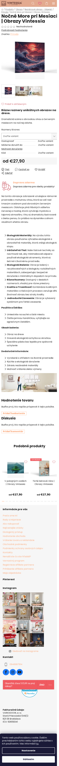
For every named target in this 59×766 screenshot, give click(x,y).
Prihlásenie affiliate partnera (18, 568)
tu (37, 743)
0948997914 (16, 664)
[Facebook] (6, 672)
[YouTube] (19, 672)
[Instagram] (13, 672)
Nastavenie (28, 750)
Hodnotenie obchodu (14, 536)
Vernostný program (13, 560)
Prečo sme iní (10, 515)
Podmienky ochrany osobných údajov (23, 548)
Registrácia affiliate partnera (18, 564)
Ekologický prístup (13, 532)
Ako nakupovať (11, 523)
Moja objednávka (12, 572)
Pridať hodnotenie (14, 413)
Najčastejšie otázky (13, 527)
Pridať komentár (13, 431)
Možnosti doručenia (11, 148)
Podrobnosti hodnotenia (14, 30)
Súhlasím (28, 759)
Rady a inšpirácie (12, 519)
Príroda (14, 34)
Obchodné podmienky (15, 544)
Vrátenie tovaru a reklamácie (18, 540)
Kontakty (8, 552)
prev (3, 466)
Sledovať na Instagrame (25, 651)
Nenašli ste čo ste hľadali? (17, 556)
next (56, 466)
